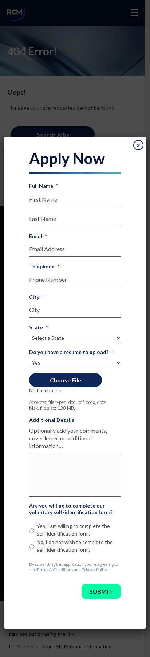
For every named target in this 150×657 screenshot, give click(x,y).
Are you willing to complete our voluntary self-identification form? (70, 508)
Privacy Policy (94, 569)
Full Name (43, 186)
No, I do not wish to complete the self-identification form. (75, 546)
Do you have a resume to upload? (71, 352)
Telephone (44, 266)
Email (38, 236)
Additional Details (51, 420)
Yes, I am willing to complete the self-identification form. (73, 530)
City (36, 297)
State (38, 327)
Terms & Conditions (54, 569)
